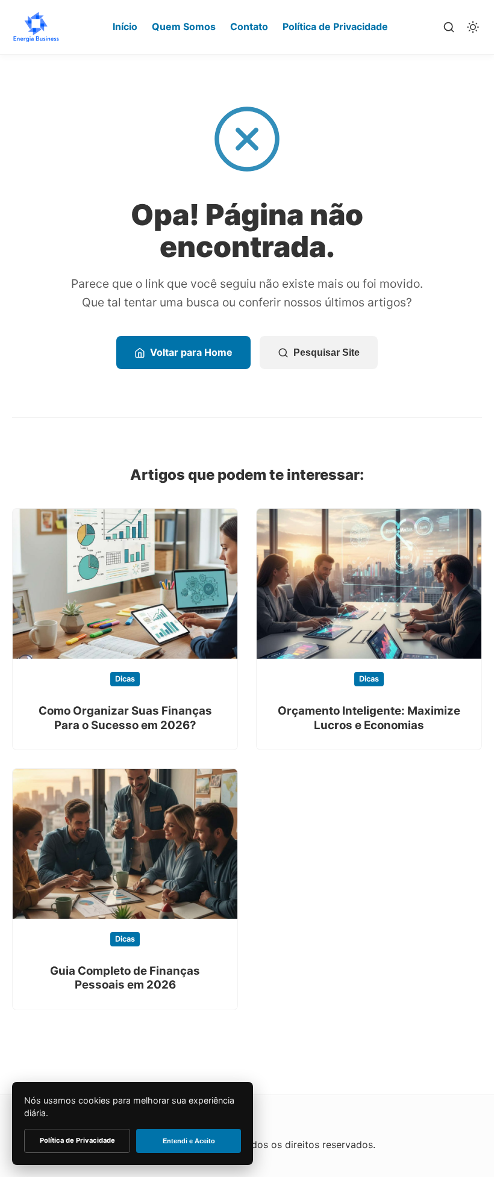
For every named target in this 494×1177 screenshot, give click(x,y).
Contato (249, 26)
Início (125, 26)
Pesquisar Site (326, 352)
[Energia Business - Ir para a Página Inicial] (36, 27)
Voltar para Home (191, 352)
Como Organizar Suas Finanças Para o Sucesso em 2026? (125, 717)
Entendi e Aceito (189, 1140)
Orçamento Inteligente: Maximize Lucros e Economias (369, 717)
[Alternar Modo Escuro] (473, 27)
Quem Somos (184, 26)
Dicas (125, 678)
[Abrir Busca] (449, 27)
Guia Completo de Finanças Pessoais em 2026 (125, 978)
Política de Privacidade (335, 26)
